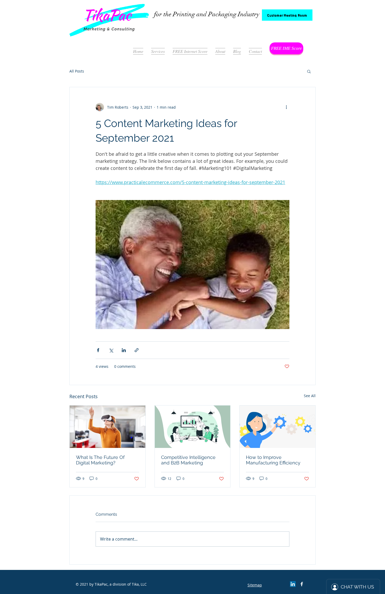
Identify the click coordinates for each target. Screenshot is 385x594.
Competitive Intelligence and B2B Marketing (188, 459)
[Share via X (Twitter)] (110, 350)
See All (310, 395)
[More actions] (286, 107)
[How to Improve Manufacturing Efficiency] (277, 427)
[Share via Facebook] (98, 350)
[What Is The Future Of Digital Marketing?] (107, 427)
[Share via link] (136, 350)
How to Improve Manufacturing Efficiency (273, 459)
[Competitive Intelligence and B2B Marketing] (192, 427)
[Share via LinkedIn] (123, 350)
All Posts (76, 71)
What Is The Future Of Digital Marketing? (100, 459)
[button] (308, 71)
